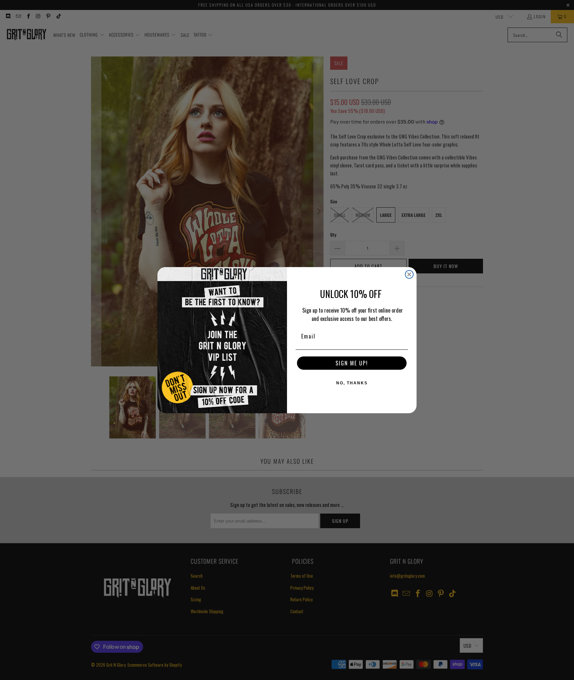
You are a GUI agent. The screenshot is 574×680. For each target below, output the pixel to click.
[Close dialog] (409, 274)
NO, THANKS (352, 383)
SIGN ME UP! (351, 363)
